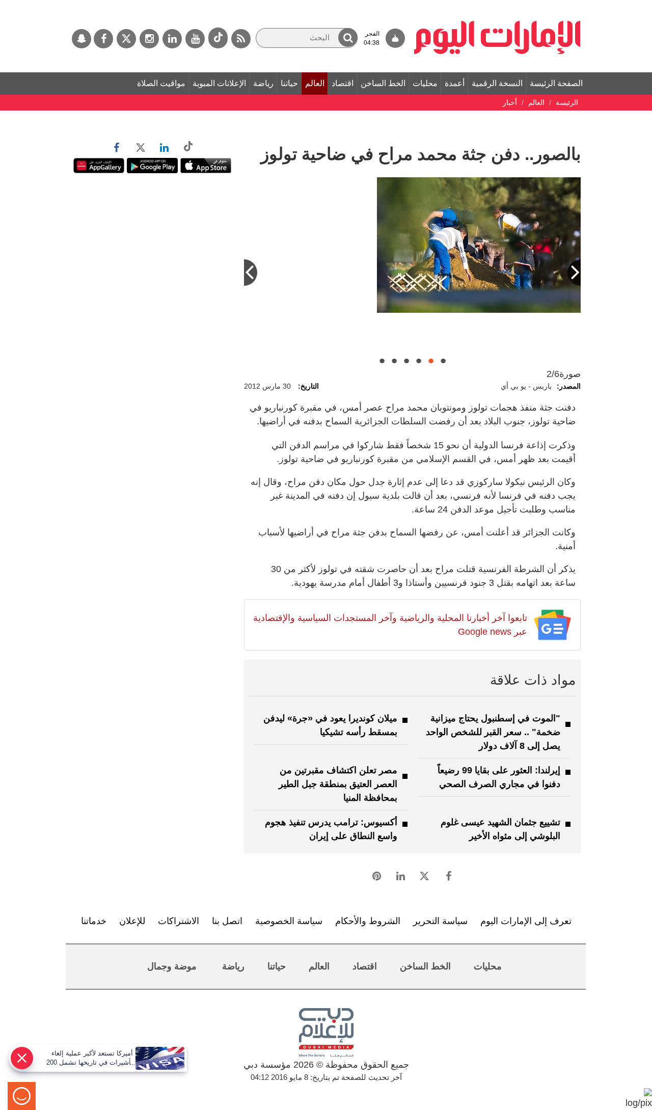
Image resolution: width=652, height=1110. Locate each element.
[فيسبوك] (103, 38)
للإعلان (132, 921)
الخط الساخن (383, 83)
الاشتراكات (178, 921)
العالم (314, 83)
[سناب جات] (81, 38)
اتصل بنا (227, 921)
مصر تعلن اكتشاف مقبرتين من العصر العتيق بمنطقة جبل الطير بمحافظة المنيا (338, 784)
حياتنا (289, 83)
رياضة (263, 83)
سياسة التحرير (440, 921)
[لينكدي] (172, 38)
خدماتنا (93, 921)
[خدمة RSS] (241, 38)
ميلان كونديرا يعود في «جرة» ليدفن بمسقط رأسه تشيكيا (330, 725)
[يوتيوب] (195, 38)
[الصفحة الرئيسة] (497, 5)
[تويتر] (126, 38)
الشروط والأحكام (367, 921)
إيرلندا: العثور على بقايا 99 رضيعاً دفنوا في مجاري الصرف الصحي (499, 777)
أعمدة (455, 83)
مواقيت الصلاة (161, 83)
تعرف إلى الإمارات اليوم (526, 921)
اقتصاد (343, 83)
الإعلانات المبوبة (219, 83)
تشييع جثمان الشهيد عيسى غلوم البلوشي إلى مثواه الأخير (500, 829)
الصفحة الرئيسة (556, 83)
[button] (348, 37)
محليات (425, 83)
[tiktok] (218, 38)
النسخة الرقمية (497, 83)
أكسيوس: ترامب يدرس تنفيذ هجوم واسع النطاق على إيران (331, 829)
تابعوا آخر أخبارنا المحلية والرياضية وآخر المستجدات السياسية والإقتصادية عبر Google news (390, 625)
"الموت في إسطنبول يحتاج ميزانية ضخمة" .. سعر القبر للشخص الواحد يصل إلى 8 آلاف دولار (493, 732)
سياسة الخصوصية (288, 921)
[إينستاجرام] (149, 38)
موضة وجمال (172, 966)
